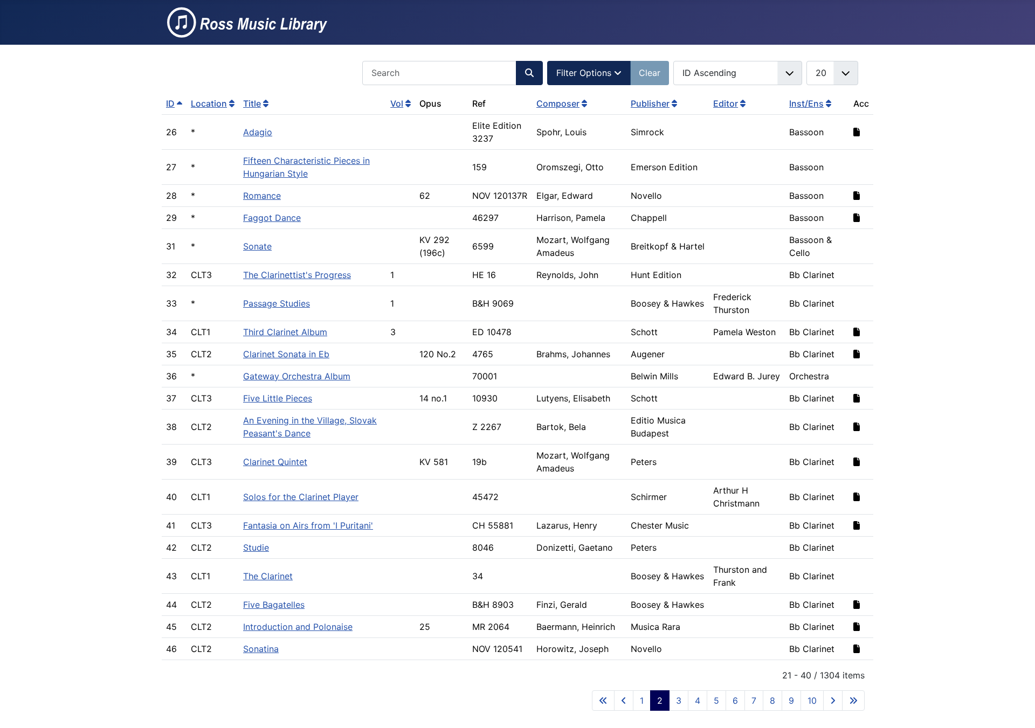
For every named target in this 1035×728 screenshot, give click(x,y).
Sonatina (261, 648)
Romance (262, 195)
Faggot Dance (272, 217)
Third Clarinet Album (285, 332)
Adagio (257, 132)
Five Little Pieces (277, 398)
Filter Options (585, 72)
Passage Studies (276, 303)
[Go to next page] (833, 700)
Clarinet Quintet (275, 461)
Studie (256, 547)
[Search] (529, 73)
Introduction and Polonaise (298, 626)
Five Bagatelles (274, 604)
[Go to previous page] (623, 700)
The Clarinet (268, 576)
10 (812, 700)
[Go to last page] (853, 700)
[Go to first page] (603, 700)
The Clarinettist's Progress (297, 274)
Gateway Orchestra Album (296, 376)
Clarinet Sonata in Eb (286, 354)
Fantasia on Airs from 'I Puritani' (308, 525)
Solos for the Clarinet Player (300, 496)
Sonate (257, 246)
